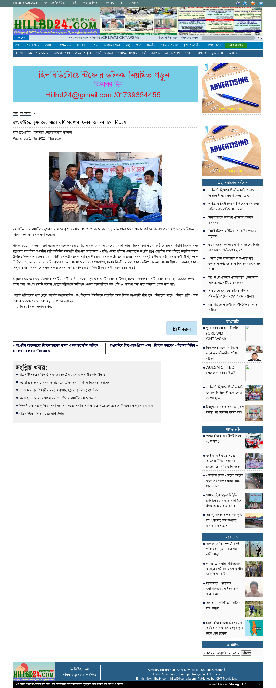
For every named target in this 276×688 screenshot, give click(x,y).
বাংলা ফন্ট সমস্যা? (113, 3)
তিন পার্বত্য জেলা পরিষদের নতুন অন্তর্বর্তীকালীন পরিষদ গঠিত (180, 37)
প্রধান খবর (33, 45)
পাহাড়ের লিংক (90, 3)
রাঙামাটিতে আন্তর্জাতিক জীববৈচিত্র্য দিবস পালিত (232, 307)
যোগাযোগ (133, 3)
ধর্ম (144, 53)
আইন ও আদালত (38, 53)
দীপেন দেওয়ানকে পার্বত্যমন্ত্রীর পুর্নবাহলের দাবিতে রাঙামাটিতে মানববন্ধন (233, 280)
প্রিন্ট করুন (182, 329)
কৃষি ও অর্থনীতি (192, 45)
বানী (74, 3)
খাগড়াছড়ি (65, 45)
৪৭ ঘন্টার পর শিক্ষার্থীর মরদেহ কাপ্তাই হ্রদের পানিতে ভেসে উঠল (59, 390)
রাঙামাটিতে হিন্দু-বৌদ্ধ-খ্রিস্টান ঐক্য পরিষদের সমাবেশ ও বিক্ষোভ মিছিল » (154, 345)
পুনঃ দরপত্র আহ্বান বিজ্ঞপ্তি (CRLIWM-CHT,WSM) (89, 37)
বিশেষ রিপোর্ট (214, 45)
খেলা (138, 45)
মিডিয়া (19, 53)
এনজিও (155, 53)
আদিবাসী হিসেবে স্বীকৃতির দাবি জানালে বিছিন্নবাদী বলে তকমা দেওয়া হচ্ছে (231, 193)
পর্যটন (189, 53)
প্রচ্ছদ (18, 45)
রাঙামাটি (232, 321)
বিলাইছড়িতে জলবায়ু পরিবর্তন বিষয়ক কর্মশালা (230, 220)
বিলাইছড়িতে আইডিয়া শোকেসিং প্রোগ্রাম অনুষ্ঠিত (232, 234)
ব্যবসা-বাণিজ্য (112, 45)
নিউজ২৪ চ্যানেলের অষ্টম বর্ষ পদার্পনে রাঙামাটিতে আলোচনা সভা (59, 398)
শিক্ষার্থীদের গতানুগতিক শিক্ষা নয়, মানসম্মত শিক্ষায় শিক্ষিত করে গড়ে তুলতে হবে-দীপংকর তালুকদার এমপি (86, 405)
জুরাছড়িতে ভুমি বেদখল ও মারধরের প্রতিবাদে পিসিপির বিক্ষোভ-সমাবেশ (64, 382)
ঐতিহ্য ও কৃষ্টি (83, 53)
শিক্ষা (95, 45)
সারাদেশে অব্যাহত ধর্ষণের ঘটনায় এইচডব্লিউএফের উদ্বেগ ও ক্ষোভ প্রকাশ (231, 294)
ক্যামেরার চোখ (61, 53)
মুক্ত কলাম (218, 53)
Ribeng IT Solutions (244, 684)
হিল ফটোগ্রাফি (236, 45)
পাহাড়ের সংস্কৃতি (127, 53)
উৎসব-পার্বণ (172, 53)
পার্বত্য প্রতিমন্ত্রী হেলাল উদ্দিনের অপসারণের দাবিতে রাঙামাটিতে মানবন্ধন (234, 207)
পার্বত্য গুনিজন (104, 53)
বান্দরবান (81, 45)
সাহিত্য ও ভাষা (169, 45)
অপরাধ (202, 53)
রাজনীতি (151, 45)
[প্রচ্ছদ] (56, 22)
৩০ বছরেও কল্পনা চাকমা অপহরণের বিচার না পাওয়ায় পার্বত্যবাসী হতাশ (234, 248)
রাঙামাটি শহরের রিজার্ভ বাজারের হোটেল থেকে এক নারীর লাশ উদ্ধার (62, 374)
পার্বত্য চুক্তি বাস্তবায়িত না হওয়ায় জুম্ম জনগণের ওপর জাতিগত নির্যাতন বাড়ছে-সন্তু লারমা (234, 264)
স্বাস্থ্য (128, 45)
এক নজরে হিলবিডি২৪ (54, 3)
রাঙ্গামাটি (50, 45)
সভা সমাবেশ (25, 113)
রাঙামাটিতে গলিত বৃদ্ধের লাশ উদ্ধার (41, 413)
